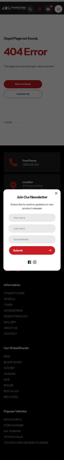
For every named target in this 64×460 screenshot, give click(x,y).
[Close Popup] (56, 193)
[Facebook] (29, 262)
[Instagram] (34, 262)
